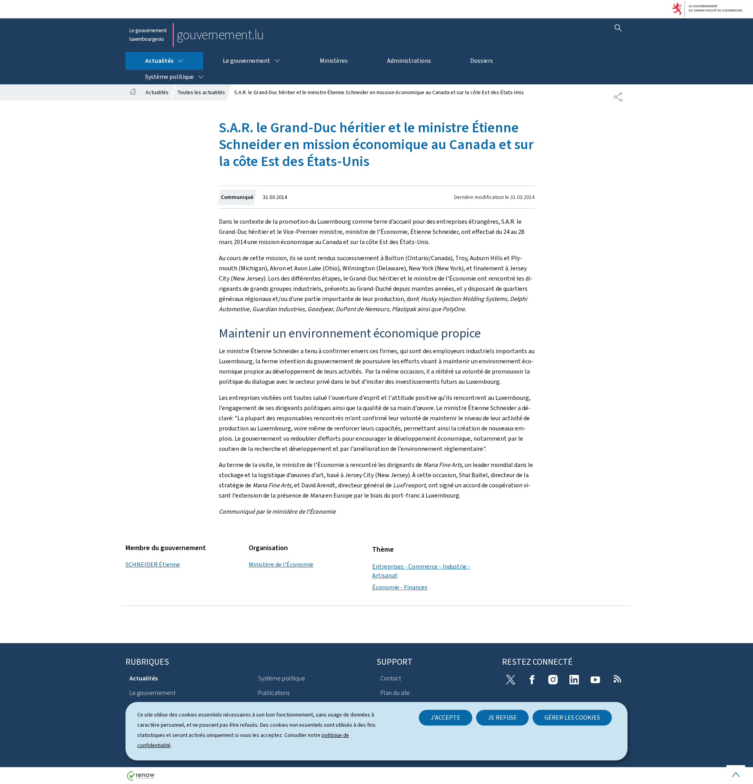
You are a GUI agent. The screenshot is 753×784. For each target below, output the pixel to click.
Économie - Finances (399, 587)
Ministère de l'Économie (281, 564)
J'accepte (445, 717)
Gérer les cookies (572, 717)
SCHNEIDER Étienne (153, 564)
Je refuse (502, 717)
